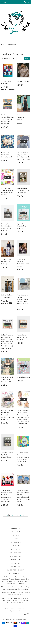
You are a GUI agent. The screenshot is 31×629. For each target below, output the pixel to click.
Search (7, 608)
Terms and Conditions (19, 611)
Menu (5, 2)
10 (20, 515)
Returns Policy (20, 608)
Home (2, 44)
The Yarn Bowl (11, 619)
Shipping (13, 608)
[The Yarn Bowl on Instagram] (28, 614)
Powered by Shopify (21, 619)
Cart (28, 2)
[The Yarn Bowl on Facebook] (25, 614)
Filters (27, 58)
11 (23, 515)
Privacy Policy (8, 611)
